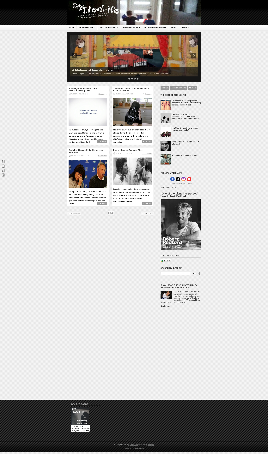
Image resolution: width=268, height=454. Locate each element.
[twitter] (178, 179)
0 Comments (102, 156)
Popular (165, 88)
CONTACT (185, 28)
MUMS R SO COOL (87, 27)
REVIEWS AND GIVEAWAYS (155, 28)
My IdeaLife (132, 445)
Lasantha (140, 448)
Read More (102, 141)
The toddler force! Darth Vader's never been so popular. (131, 89)
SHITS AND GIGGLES (109, 27)
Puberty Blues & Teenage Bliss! (128, 150)
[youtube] (189, 179)
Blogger (151, 445)
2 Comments (147, 154)
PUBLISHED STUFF (131, 27)
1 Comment (147, 94)
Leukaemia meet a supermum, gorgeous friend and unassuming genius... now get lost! (186, 103)
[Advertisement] (172, 351)
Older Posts (148, 214)
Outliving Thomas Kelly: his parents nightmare (86, 151)
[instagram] (183, 179)
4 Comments (102, 94)
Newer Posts (74, 214)
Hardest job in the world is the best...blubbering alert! (83, 89)
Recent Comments (178, 88)
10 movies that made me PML (185, 155)
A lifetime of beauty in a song (95, 70)
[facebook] (172, 179)
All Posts (192, 88)
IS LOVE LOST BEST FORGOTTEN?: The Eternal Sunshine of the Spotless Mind (185, 116)
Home (71, 28)
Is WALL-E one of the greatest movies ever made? (185, 129)
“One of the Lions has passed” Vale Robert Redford (179, 195)
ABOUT (174, 28)
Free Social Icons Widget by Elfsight (181, 183)
